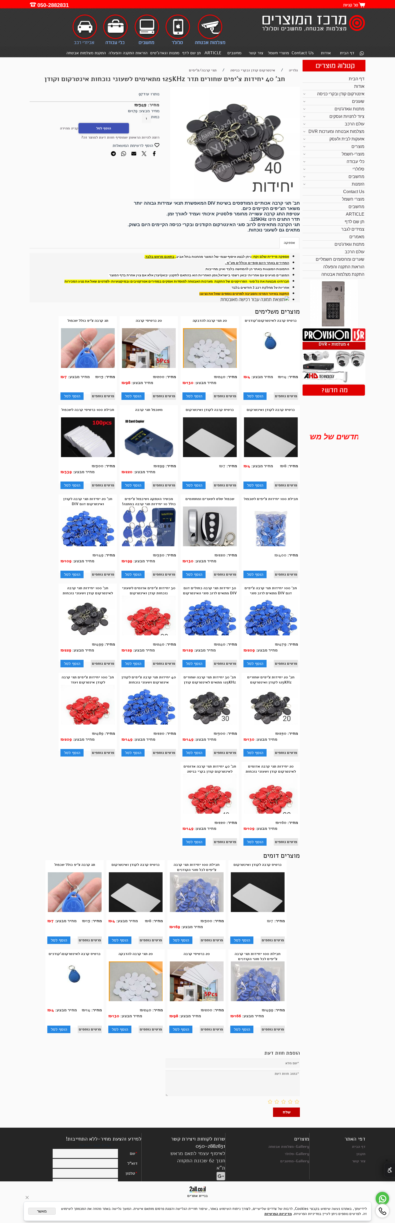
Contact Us (303, 53)
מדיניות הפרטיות (278, 1213)
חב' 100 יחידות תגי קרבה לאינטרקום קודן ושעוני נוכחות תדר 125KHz (88, 593)
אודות (326, 53)
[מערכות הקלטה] (334, 340)
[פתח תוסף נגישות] (389, 1170)
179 (134, 111)
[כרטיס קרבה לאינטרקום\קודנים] (271, 352)
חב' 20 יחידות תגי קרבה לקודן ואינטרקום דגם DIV (87, 501)
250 (282, 733)
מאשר (42, 1211)
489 (99, 733)
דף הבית (347, 53)
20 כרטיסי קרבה (149, 320)
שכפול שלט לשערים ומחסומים (209, 498)
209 (251, 650)
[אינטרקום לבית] (334, 326)
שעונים (358, 101)
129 (189, 650)
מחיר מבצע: (148, 111)
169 (176, 927)
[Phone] (382, 1211)
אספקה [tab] (289, 242)
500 (99, 466)
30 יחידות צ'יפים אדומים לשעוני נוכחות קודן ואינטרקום (148, 590)
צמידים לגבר (352, 229)
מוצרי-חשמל (353, 154)
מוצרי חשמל (278, 53)
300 (221, 733)
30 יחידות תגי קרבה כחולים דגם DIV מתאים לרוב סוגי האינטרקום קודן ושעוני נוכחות (210, 593)
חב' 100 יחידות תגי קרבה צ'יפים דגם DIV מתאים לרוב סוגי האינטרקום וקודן (271, 593)
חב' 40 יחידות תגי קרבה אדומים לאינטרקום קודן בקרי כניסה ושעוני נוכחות (210, 771)
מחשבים (234, 53)
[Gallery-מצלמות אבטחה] (210, 43)
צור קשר (256, 53)
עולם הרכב (354, 124)
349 (142, 105)
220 (128, 472)
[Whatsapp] (362, 53)
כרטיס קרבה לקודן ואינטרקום (271, 409)
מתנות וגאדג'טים (164, 53)
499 (99, 644)
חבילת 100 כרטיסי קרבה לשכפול (87, 409)
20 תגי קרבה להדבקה (210, 320)
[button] (255, 396)
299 (160, 466)
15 (101, 377)
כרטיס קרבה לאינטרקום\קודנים (271, 320)
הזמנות (358, 184)
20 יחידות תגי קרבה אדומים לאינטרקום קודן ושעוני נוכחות (271, 769)
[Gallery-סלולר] (177, 43)
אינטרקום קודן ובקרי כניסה (340, 94)
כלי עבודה (355, 161)
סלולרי (358, 169)
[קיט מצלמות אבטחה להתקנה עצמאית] (334, 381)
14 (284, 377)
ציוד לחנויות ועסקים (346, 116)
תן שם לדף (191, 53)
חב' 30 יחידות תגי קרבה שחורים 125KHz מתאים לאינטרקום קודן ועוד (210, 682)
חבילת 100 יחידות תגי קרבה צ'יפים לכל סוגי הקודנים (197, 867)
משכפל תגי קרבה (149, 409)
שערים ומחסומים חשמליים (340, 259)
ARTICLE (212, 53)
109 (67, 561)
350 (160, 555)
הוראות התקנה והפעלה (128, 53)
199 (128, 561)
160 (282, 823)
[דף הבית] (312, 31)
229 (67, 650)
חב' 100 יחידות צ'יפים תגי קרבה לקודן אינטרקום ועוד (88, 680)
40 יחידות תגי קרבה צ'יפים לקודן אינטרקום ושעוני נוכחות (148, 680)
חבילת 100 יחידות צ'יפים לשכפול (271, 498)
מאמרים (356, 236)
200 (160, 377)
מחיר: (152, 105)
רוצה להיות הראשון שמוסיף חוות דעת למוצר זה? (120, 137)
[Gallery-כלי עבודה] (115, 43)
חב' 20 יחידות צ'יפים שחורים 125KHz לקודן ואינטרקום (271, 680)
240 (221, 377)
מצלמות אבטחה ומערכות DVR (336, 131)
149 (99, 555)
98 (127, 383)
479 (282, 644)
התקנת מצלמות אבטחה (86, 53)
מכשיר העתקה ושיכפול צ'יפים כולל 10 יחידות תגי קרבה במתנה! (149, 501)
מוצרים (357, 146)
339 (68, 472)
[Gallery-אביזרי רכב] (85, 43)
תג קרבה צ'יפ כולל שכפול (87, 320)
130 (189, 383)
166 (237, 1016)
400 (282, 555)
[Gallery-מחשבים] (146, 43)
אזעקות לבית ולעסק (346, 139)
